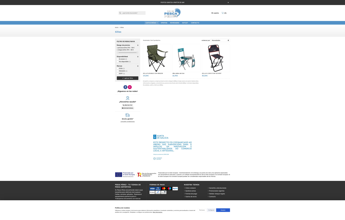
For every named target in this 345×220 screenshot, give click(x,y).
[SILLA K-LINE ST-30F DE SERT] (216, 58)
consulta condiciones (128, 121)
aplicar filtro (128, 78)
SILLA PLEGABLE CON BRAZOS (153, 73)
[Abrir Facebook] (125, 87)
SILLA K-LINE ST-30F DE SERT (211, 73)
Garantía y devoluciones (217, 188)
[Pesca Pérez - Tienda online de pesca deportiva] (172, 13)
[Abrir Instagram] (130, 87)
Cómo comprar (190, 188)
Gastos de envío (191, 196)
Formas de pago (191, 194)
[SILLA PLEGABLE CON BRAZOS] (157, 58)
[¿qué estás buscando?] (132, 13)
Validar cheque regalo (217, 194)
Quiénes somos (190, 191)
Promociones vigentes (216, 191)
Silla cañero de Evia (178, 73)
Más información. (158, 212)
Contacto (212, 196)
